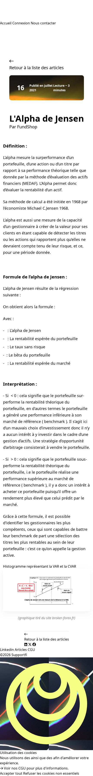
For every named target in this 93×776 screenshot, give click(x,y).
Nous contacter (43, 23)
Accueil (6, 23)
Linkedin (7, 649)
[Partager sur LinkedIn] (26, 644)
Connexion (21, 23)
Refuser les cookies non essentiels (51, 773)
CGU (31, 649)
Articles (21, 649)
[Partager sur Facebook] (34, 644)
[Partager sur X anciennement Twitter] (30, 644)
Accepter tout (11, 773)
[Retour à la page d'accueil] (46, 10)
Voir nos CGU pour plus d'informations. (36, 768)
